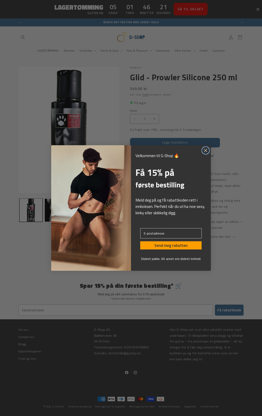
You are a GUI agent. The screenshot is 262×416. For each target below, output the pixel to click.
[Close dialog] (205, 150)
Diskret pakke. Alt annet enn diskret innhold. (171, 258)
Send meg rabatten (170, 245)
